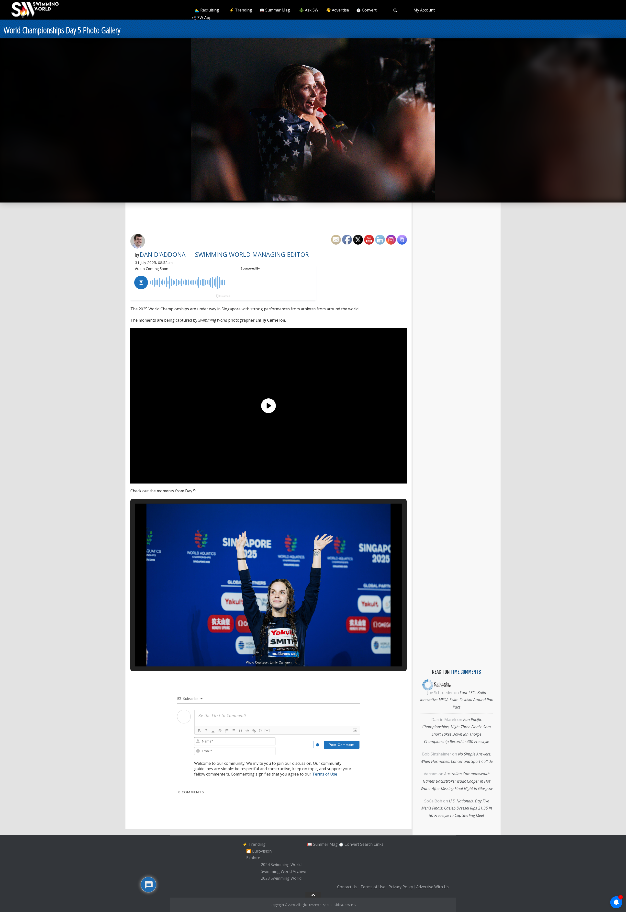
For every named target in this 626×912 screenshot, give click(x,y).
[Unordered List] (233, 731)
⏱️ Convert (366, 10)
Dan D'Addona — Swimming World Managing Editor (224, 254)
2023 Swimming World (281, 878)
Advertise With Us (432, 886)
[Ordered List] (226, 731)
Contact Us (347, 886)
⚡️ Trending (240, 10)
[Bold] (199, 731)
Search (366, 844)
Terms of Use (324, 774)
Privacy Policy (401, 886)
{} (260, 730)
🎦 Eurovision (259, 851)
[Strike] (219, 731)
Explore (253, 858)
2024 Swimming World (281, 864)
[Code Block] (247, 731)
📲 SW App (201, 17)
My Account (424, 10)
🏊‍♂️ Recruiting (206, 10)
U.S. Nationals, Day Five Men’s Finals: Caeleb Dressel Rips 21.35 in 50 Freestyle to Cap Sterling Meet (456, 808)
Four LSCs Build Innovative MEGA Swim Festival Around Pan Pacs (456, 700)
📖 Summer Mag (274, 10)
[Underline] (213, 731)
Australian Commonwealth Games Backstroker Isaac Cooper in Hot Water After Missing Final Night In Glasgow (456, 781)
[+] (267, 730)
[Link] (254, 731)
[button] (257, 652)
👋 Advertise (337, 10)
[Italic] (206, 731)
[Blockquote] (240, 731)
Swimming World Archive (283, 871)
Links (378, 844)
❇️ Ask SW (308, 10)
